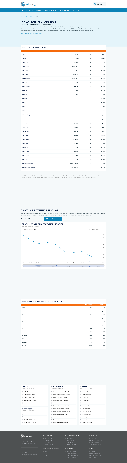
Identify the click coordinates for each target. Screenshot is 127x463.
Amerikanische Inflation (87, 394)
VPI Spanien (25, 147)
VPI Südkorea (25, 155)
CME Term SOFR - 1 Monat (29, 414)
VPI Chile (24, 58)
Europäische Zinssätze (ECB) (95, 444)
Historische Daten (50, 10)
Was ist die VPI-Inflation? (72, 451)
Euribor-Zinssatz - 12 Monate (30, 403)
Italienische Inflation (86, 411)
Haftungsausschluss (25, 450)
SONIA (46, 457)
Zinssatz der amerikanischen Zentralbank (61, 391)
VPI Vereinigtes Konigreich (29, 167)
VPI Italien (24, 102)
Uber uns (33, 450)
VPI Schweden (25, 139)
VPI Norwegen (25, 127)
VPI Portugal (25, 135)
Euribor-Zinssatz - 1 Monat (29, 394)
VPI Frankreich (25, 74)
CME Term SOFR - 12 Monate (30, 422)
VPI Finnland (25, 70)
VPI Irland (24, 90)
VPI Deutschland (26, 66)
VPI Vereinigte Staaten (27, 163)
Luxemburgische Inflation (87, 417)
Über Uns (76, 10)
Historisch (32, 16)
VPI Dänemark (25, 62)
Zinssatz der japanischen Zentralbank (61, 405)
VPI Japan (24, 106)
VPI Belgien (25, 54)
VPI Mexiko (24, 119)
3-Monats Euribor (48, 442)
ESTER (46, 453)
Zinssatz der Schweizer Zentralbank (60, 419)
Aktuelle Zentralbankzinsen (94, 438)
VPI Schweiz (25, 143)
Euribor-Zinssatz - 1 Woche (29, 391)
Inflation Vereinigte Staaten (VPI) (74, 455)
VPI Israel (24, 98)
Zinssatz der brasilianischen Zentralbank (61, 394)
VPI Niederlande (26, 123)
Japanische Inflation (86, 414)
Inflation (38, 10)
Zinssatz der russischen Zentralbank (60, 417)
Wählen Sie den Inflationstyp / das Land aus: (32, 218)
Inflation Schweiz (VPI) (71, 457)
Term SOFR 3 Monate (71, 444)
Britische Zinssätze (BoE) (94, 442)
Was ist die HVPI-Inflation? (94, 453)
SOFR (46, 455)
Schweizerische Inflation (87, 422)
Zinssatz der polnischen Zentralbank (60, 414)
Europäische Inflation (86, 408)
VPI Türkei (24, 159)
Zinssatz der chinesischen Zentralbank (61, 400)
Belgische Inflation (86, 397)
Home (22, 16)
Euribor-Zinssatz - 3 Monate (30, 397)
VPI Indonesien (26, 86)
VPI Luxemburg (26, 115)
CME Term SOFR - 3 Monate (29, 416)
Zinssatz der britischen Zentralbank (60, 397)
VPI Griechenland (26, 78)
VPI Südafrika (25, 151)
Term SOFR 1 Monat (71, 442)
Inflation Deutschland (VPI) (72, 453)
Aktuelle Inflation (92, 451)
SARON (46, 451)
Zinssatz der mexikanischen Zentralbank (61, 411)
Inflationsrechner (85, 391)
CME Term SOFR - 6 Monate (29, 419)
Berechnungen (64, 10)
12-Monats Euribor (49, 444)
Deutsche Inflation (86, 405)
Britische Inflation (85, 400)
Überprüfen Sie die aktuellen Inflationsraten (31, 33)
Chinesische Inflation (86, 403)
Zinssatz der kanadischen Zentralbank (61, 408)
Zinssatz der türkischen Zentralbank (60, 422)
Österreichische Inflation (87, 419)
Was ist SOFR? (70, 438)
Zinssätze (29, 10)
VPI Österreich (25, 131)
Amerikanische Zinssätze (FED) (95, 440)
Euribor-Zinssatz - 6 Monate (30, 400)
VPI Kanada (25, 111)
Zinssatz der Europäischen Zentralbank (61, 403)
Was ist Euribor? (48, 438)
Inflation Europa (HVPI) (94, 457)
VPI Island (24, 94)
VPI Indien (24, 82)
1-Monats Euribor (48, 440)
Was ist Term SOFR (71, 440)
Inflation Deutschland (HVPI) (95, 455)
